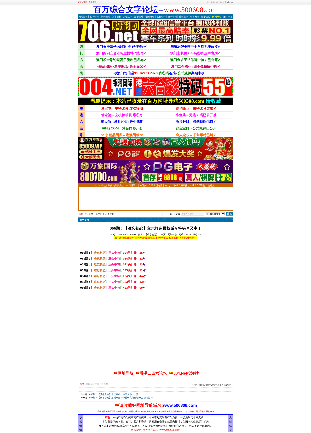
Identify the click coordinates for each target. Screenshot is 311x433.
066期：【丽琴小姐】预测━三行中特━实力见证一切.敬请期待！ (122, 397)
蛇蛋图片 (205, 16)
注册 (85, 2)
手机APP (210, 411)
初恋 (92, 384)
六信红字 (127, 16)
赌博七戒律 (134, 411)
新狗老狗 (105, 16)
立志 (97, 384)
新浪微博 (207, 385)
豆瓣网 (220, 385)
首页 (91, 214)
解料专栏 (216, 16)
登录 (80, 2)
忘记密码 (92, 2)
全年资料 (172, 16)
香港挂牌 (183, 16)
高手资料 (116, 16)
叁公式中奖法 (147, 411)
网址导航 (200, 411)
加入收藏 (211, 2)
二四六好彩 (189, 411)
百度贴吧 (227, 385)
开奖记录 (111, 411)
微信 (201, 385)
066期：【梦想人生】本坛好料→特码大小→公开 (113, 394)
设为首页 (220, 2)
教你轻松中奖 (160, 411)
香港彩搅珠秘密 (175, 411)
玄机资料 (161, 16)
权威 (106, 384)
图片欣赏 (227, 16)
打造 (102, 384)
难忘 (88, 384)
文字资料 (94, 16)
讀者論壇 (138, 16)
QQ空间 (214, 385)
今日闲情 (194, 16)
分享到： (195, 385)
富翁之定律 (122, 411)
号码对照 (101, 411)
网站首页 (83, 16)
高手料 (99, 214)
